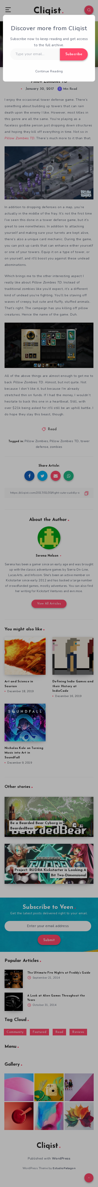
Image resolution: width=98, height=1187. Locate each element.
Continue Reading (49, 71)
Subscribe (74, 54)
